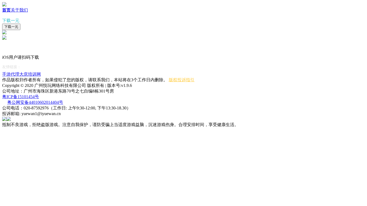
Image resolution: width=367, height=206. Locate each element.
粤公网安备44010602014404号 (35, 102)
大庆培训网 (30, 74)
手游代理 (10, 74)
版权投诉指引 (182, 80)
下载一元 (11, 27)
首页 (6, 10)
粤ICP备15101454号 (20, 96)
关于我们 (19, 10)
